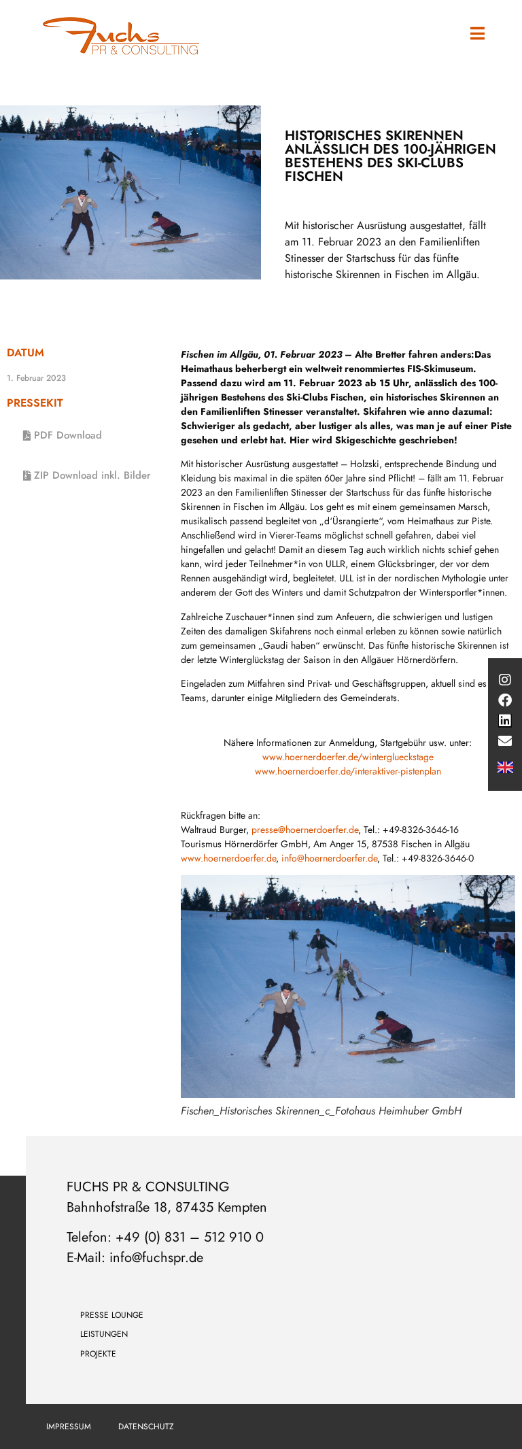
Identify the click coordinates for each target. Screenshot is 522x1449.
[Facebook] (505, 700)
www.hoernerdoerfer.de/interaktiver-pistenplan (348, 771)
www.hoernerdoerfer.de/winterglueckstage (348, 757)
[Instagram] (505, 680)
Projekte (98, 1354)
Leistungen (104, 1334)
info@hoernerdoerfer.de (329, 858)
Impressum (68, 1426)
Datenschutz (146, 1426)
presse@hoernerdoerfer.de (304, 829)
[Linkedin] (505, 721)
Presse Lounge (111, 1315)
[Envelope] (505, 741)
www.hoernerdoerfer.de (228, 858)
